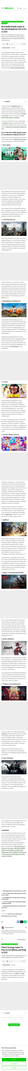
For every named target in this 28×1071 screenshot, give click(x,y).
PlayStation (8, 514)
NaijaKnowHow (16, 106)
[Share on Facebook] (5, 44)
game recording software (18, 68)
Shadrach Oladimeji (6, 47)
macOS (21, 21)
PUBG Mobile (14, 346)
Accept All (14, 1059)
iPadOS (15, 944)
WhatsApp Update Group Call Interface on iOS (14, 891)
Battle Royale (18, 914)
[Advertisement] (14, 15)
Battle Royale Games (20, 139)
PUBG (24, 113)
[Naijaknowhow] (9, 8)
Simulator (4, 733)
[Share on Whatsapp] (10, 44)
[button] (2, 8)
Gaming (16, 21)
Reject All (14, 1067)
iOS (11, 123)
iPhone (17, 973)
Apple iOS (10, 21)
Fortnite (6, 115)
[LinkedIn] (26, 928)
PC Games (14, 916)
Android (4, 21)
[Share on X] (7, 44)
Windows (4, 23)
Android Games (11, 914)
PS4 (2, 297)
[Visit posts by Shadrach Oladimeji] (2, 927)
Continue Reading (14, 1024)
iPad (23, 973)
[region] (14, 1058)
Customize (14, 1063)
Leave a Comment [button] (21, 939)
